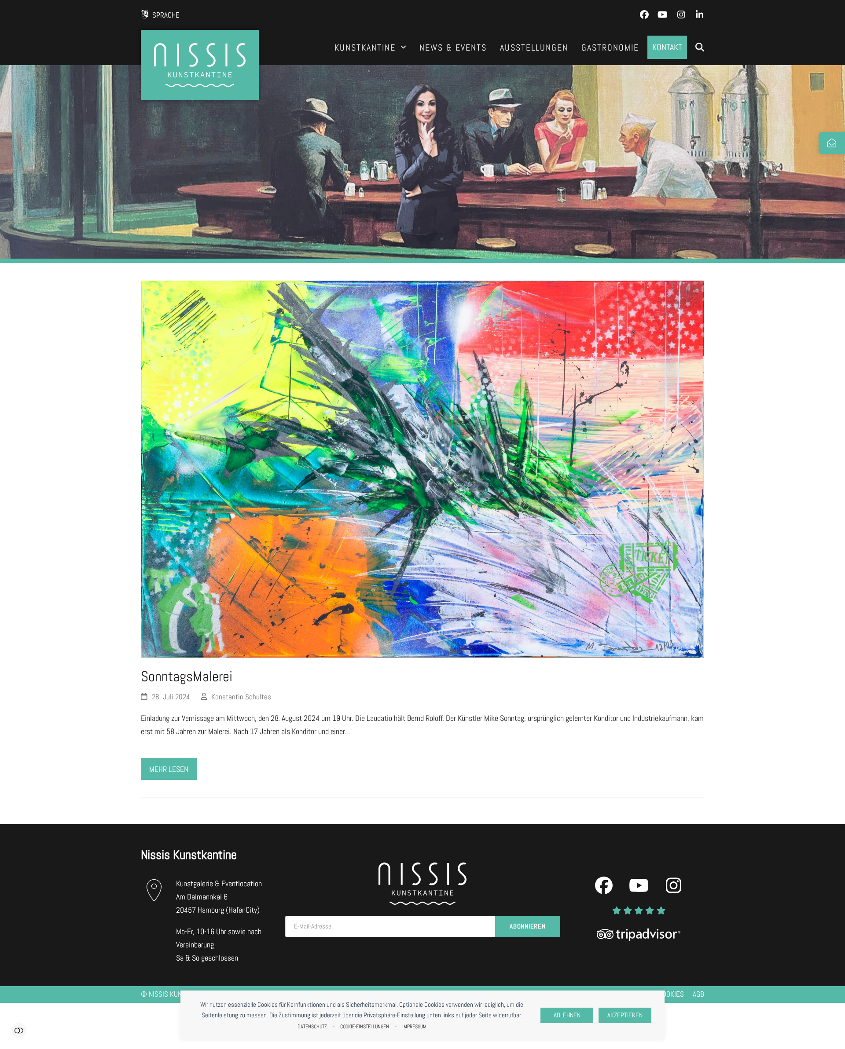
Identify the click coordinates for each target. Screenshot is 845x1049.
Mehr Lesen (168, 769)
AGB (698, 994)
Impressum (414, 1026)
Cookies (671, 994)
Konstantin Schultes (241, 697)
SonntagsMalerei (186, 676)
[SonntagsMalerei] (422, 468)
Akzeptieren (625, 1015)
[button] (700, 47)
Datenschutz (312, 1026)
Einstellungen (18, 1030)
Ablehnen (567, 1015)
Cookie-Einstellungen (364, 1026)
